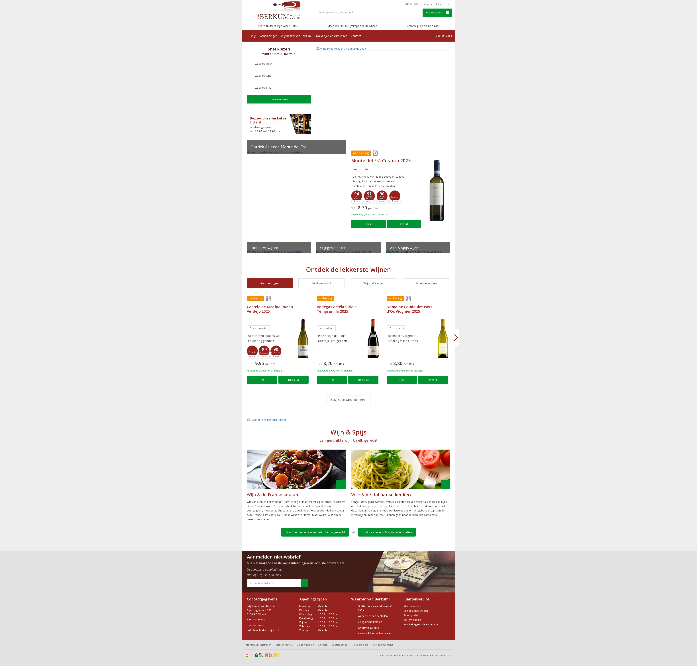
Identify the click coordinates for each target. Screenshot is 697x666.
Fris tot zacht (361, 169)
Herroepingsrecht (382, 644)
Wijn (253, 36)
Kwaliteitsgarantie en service (420, 624)
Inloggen (428, 4)
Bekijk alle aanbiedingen (347, 400)
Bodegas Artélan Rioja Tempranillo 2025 (337, 309)
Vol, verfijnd (326, 328)
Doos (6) (404, 224)
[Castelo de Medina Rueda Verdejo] (303, 338)
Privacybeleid (411, 615)
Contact (356, 36)
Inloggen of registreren (258, 644)
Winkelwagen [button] (437, 12)
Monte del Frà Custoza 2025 (381, 160)
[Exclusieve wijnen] (279, 251)
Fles (368, 224)
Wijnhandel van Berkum (296, 36)
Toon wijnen (279, 99)
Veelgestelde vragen (415, 610)
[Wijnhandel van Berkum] (279, 10)
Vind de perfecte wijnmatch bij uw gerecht (315, 532)
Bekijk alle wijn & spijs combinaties (387, 532)
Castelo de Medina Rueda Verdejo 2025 (270, 309)
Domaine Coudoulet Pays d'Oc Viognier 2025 (409, 309)
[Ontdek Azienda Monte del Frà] (296, 152)
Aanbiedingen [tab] (270, 283)
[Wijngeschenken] (348, 251)
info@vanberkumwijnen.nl (263, 630)
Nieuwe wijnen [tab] (426, 283)
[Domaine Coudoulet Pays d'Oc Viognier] (443, 338)
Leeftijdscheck (340, 644)
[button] (369, 195)
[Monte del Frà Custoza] (436, 190)
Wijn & (273, 494)
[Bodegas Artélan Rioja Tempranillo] (373, 338)
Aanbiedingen (268, 36)
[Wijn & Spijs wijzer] (418, 251)
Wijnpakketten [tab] (373, 283)
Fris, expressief (258, 328)
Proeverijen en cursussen (330, 36)
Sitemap (323, 644)
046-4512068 (412, 4)
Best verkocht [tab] (321, 283)
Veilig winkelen (412, 620)
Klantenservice (444, 4)
